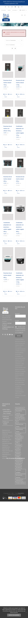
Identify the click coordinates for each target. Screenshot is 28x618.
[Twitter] (5, 334)
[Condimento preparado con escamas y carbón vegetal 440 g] (20, 208)
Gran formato (19, 437)
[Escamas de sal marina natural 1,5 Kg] (20, 66)
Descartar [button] (21, 3)
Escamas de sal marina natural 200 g (7, 179)
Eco (17, 421)
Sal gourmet (19, 462)
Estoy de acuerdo (14, 615)
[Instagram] (7, 334)
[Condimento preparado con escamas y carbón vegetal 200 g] (7, 208)
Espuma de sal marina (19, 430)
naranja (18, 448)
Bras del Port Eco (20, 408)
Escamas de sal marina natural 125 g (7, 83)
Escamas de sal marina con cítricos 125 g (7, 128)
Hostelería (18, 439)
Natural (17, 451)
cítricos (22, 418)
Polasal (17, 456)
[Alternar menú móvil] (25, 15)
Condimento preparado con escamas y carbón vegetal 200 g (7, 227)
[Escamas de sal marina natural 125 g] (7, 66)
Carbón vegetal (19, 416)
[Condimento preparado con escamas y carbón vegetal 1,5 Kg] (20, 259)
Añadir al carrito (5, 95)
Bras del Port (21, 493)
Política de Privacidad (20, 328)
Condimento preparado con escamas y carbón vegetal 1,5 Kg (20, 277)
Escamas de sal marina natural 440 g (7, 275)
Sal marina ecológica (18, 471)
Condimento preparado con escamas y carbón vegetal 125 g (20, 131)
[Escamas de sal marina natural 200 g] (7, 162)
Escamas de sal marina (19, 425)
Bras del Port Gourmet (19, 412)
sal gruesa (18, 464)
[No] (26, 612)
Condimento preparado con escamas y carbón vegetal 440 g (20, 227)
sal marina (18, 467)
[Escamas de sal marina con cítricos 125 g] (7, 112)
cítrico (17, 418)
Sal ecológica (19, 459)
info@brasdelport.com (8, 327)
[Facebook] (2, 334)
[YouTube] (9, 334)
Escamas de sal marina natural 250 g (20, 179)
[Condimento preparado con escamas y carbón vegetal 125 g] (20, 112)
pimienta (18, 453)
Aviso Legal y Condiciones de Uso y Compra (7, 411)
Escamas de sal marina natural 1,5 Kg (20, 83)
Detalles (10, 94)
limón (17, 442)
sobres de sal (19, 480)
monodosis (18, 445)
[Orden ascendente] (21, 40)
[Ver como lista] (15, 48)
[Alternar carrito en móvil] (22, 15)
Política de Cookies (6, 423)
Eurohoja (18, 434)
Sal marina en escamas (19, 476)
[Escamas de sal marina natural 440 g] (7, 259)
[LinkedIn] (12, 334)
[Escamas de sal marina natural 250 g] (20, 162)
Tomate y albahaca (20, 483)
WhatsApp (5, 329)
